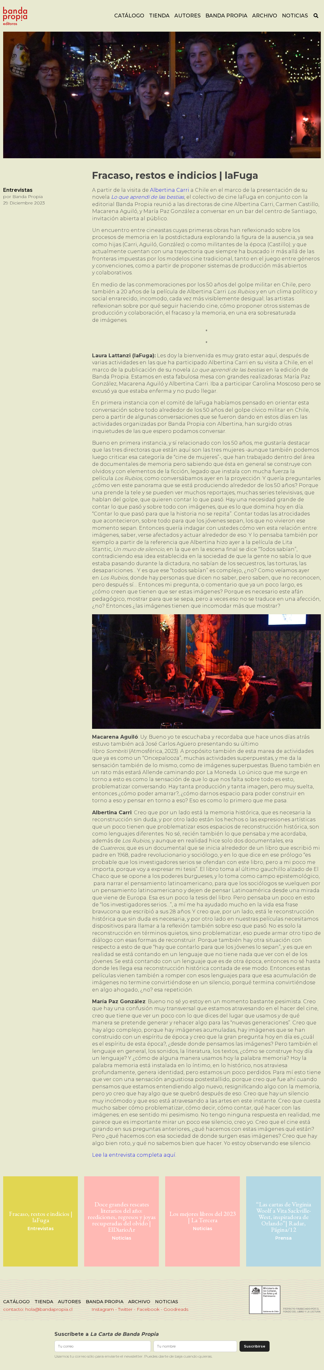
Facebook (148, 1309)
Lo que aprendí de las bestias (147, 197)
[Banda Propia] (15, 15)
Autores (187, 16)
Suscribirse (254, 1346)
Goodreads (176, 1309)
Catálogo (129, 16)
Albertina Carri (169, 190)
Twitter (125, 1309)
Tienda (159, 16)
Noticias (295, 16)
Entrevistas (18, 190)
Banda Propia (226, 16)
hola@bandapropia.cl (48, 1309)
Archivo (264, 16)
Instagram (102, 1309)
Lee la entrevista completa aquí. (134, 1155)
